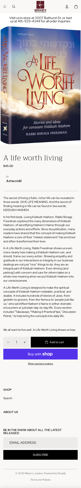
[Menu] (5, 6)
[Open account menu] (66, 6)
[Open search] (13, 6)
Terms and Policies (40, 479)
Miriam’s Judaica (34, 473)
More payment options (40, 363)
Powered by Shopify (55, 473)
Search (7, 398)
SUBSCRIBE (40, 455)
